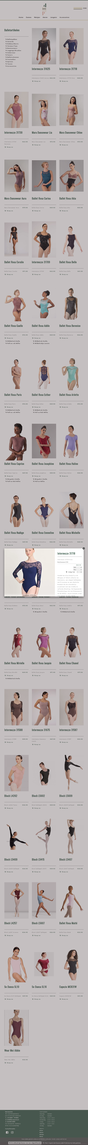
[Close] (83, 548)
